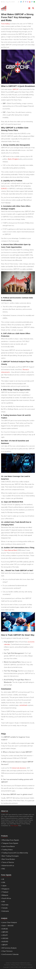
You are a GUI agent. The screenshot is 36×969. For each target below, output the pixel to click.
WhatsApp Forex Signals (10, 840)
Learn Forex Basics (8, 846)
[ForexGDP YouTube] (29, 2)
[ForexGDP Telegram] (21, 2)
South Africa (6, 898)
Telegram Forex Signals (10, 843)
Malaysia (5, 895)
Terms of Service (8, 862)
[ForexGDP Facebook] (25, 2)
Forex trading (5, 24)
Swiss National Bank (10, 550)
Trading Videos (7, 849)
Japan (4, 885)
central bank (23, 705)
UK (3, 879)
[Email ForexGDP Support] (34, 2)
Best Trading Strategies (10, 856)
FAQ (3, 869)
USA (3, 882)
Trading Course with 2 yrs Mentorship (15, 853)
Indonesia (5, 911)
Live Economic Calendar (10, 954)
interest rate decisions (19, 768)
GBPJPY (5, 945)
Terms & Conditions (26, 965)
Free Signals (14, 825)
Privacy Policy (15, 965)
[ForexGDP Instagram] (27, 2)
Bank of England (13, 159)
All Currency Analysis (9, 948)
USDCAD (5, 938)
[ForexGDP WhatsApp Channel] (18, 2)
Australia (5, 905)
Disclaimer (7, 965)
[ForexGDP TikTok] (23, 2)
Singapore (5, 889)
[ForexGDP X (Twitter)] (32, 2)
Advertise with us (8, 865)
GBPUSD (5, 932)
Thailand (5, 892)
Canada (4, 908)
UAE (3, 901)
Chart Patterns (7, 951)
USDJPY (5, 935)
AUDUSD (5, 941)
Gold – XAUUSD (7, 926)
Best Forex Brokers (8, 859)
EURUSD (4, 188)
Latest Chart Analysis (9, 922)
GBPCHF (15, 89)
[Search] (33, 8)
